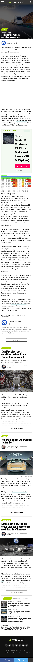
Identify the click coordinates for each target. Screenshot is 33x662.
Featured (16, 315)
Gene (9, 367)
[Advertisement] (16, 96)
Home (7, 650)
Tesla (23, 315)
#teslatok (14, 628)
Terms (21, 652)
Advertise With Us (11, 652)
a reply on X (21, 403)
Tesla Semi (5, 316)
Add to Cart (24, 166)
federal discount (21, 121)
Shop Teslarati (10, 131)
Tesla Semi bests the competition (15, 78)
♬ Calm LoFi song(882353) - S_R (11, 629)
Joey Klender (11, 447)
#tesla (9, 628)
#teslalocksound (22, 628)
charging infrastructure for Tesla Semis (14, 231)
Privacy (27, 652)
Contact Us (23, 650)
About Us (14, 650)
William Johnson (12, 43)
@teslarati (4, 625)
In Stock (26, 130)
